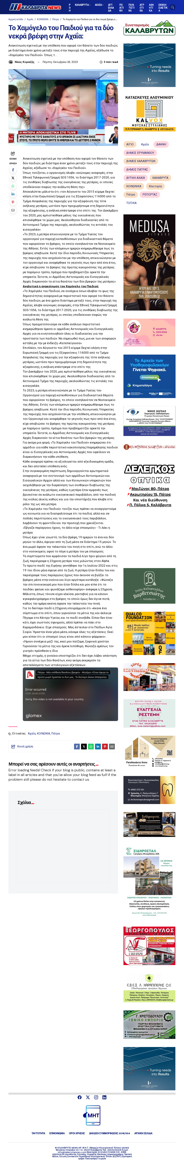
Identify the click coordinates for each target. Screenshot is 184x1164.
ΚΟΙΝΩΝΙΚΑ (133, 186)
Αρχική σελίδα (15, 19)
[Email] (13, 210)
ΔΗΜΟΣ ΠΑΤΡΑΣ (137, 169)
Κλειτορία (155, 186)
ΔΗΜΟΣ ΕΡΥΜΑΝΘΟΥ (140, 153)
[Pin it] (13, 202)
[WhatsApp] (13, 186)
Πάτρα (55, 19)
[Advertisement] (149, 537)
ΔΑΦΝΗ (161, 144)
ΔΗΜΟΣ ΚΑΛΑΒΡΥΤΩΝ (140, 161)
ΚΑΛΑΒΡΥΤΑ (160, 178)
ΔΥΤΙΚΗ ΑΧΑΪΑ (135, 178)
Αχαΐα (30, 19)
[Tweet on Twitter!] (13, 178)
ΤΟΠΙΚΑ (131, 203)
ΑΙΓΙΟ (130, 144)
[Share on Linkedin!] (13, 194)
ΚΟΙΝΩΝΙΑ (43, 19)
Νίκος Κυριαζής (24, 62)
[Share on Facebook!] (13, 169)
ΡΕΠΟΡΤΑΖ (149, 194)
